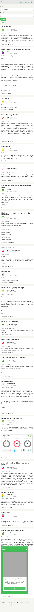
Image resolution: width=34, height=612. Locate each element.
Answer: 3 (10, 93)
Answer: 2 (10, 413)
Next (16, 605)
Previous (3, 602)
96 (12, 605)
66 (20, 602)
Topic (1, 7)
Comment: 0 (11, 242)
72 (4, 605)
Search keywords (4, 13)
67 (23, 602)
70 (31, 602)
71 (1, 605)
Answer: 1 (10, 44)
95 (10, 605)
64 (14, 602)
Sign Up (27, 2)
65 (17, 602)
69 (28, 602)
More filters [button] (4, 22)
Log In (22, 2)
